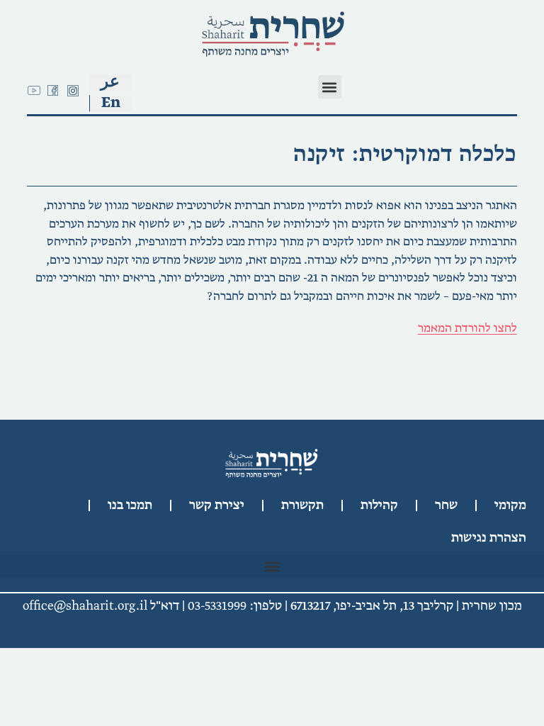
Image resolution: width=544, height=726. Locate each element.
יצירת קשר (216, 505)
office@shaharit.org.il (85, 606)
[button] (329, 87)
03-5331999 (217, 606)
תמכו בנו (130, 505)
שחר (446, 505)
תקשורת (302, 505)
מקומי (510, 505)
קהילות (379, 505)
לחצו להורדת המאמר (467, 328)
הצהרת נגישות (488, 538)
